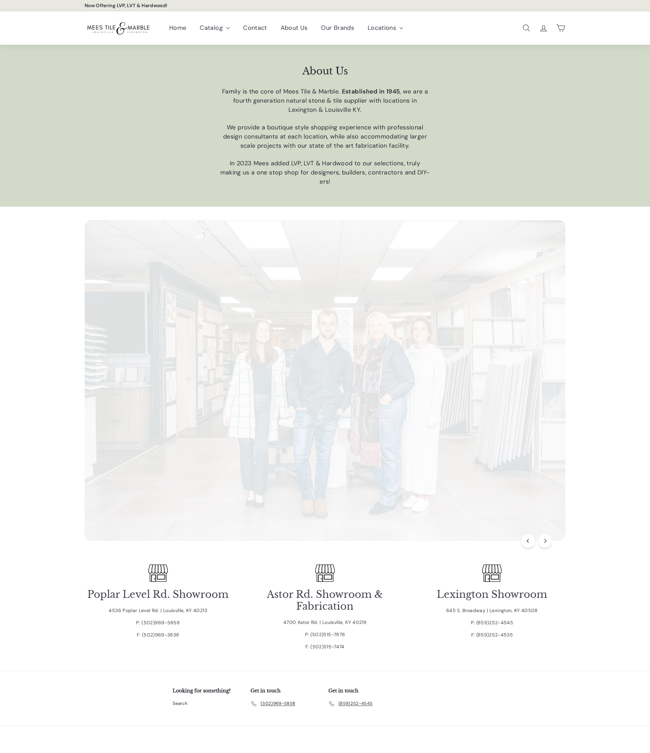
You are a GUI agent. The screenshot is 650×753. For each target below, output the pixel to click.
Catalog (212, 28)
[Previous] (528, 541)
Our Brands (337, 28)
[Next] (545, 541)
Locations (383, 28)
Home (177, 28)
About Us (294, 28)
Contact (255, 28)
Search (180, 703)
